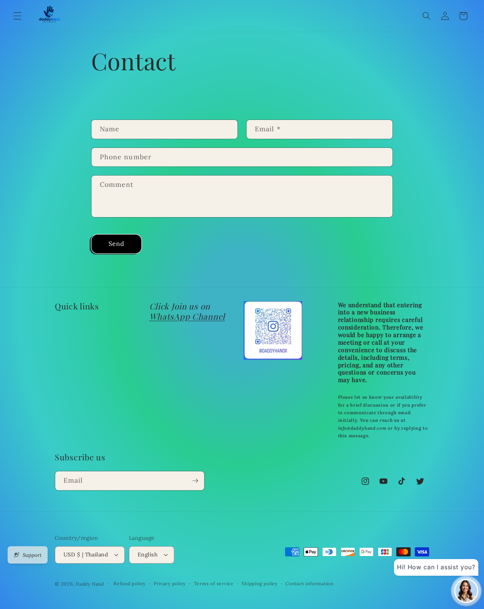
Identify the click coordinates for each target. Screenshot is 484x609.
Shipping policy (260, 583)
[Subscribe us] (195, 481)
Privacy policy (170, 583)
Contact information (309, 583)
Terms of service (214, 583)
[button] (17, 16)
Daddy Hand (90, 584)
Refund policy (129, 583)
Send (116, 243)
